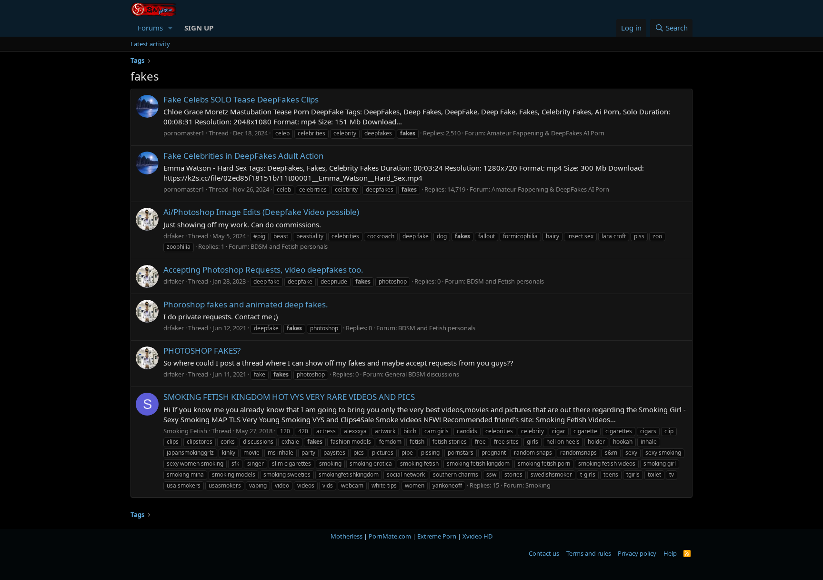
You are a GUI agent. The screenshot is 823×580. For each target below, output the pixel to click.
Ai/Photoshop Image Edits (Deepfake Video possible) (261, 211)
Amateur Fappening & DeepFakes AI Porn (545, 133)
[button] (170, 28)
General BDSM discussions (422, 374)
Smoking (538, 485)
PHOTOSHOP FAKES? (202, 350)
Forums (150, 27)
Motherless (346, 536)
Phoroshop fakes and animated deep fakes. (245, 304)
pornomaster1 (183, 133)
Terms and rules (588, 553)
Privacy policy (637, 553)
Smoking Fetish (185, 431)
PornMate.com (390, 536)
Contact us (544, 553)
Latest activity (150, 44)
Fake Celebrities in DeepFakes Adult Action (243, 155)
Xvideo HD (477, 536)
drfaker (173, 236)
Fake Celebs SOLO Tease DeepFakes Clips (241, 99)
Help (670, 553)
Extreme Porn (436, 536)
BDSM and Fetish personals (289, 246)
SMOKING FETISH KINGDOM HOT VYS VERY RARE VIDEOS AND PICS (289, 396)
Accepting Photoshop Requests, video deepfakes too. (263, 269)
